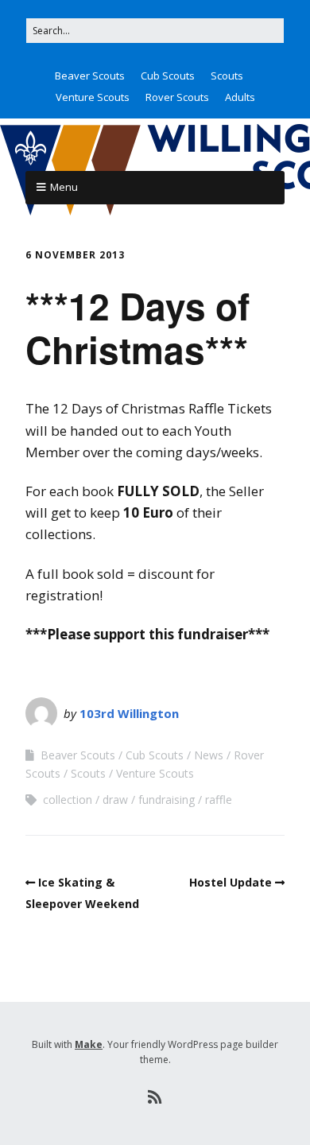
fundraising (166, 799)
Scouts (227, 75)
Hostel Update (230, 882)
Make (89, 1044)
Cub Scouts (168, 75)
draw (115, 799)
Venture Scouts (93, 97)
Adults (240, 97)
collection (67, 799)
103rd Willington (129, 713)
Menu (64, 187)
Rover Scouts (177, 97)
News (208, 755)
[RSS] (155, 1097)
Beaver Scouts (90, 75)
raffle (218, 799)
